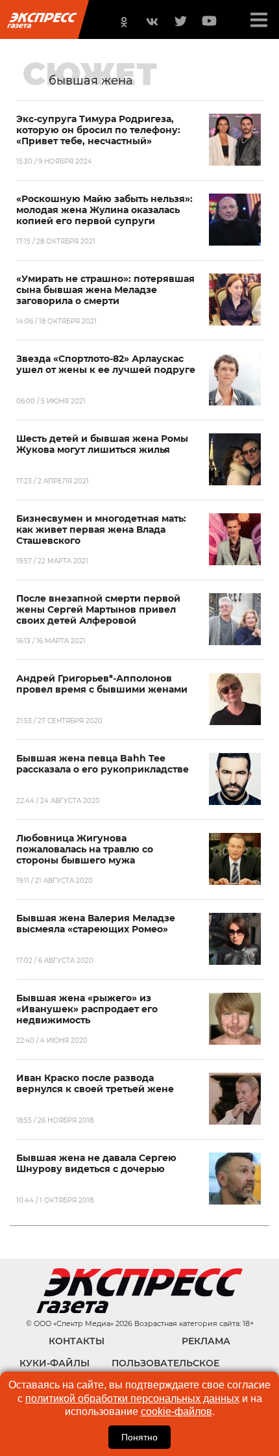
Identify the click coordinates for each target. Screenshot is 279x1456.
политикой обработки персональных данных (132, 1398)
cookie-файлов (176, 1411)
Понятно (139, 1437)
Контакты (76, 1341)
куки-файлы (54, 1363)
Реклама (206, 1341)
